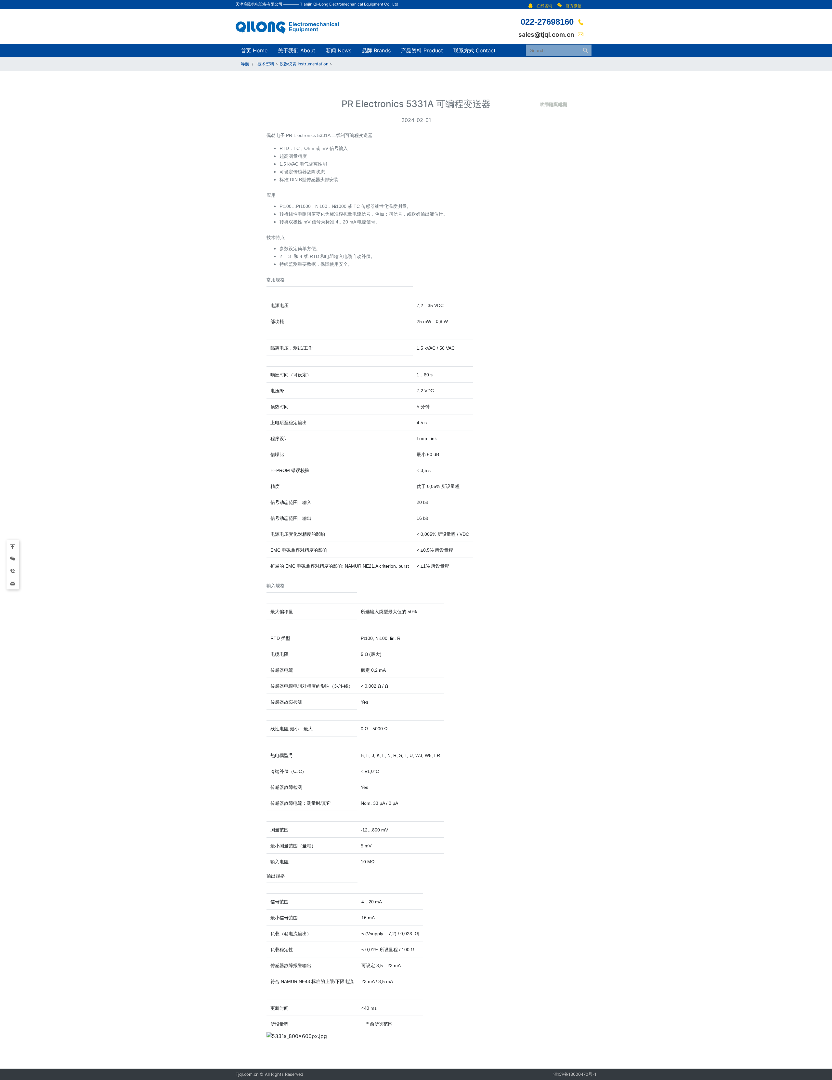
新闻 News (338, 50)
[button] (542, 5)
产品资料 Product (422, 50)
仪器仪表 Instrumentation (304, 63)
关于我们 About (296, 50)
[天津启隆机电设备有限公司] (291, 26)
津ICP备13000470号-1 (574, 1074)
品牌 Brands (376, 50)
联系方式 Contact (474, 50)
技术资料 (265, 63)
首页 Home (254, 50)
